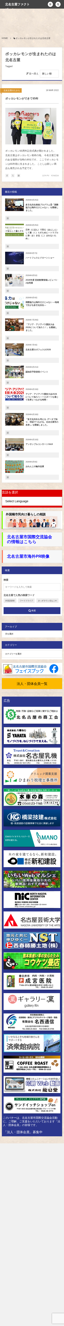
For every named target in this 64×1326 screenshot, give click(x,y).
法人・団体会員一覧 (32, 684)
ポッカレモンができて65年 (21, 98)
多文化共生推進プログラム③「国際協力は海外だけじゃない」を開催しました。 (42, 207)
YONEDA (55, 176)
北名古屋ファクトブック (17, 7)
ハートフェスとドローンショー (40, 258)
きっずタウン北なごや (47, 601)
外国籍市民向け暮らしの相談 (26, 514)
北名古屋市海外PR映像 (28, 556)
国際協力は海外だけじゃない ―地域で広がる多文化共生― (42, 303)
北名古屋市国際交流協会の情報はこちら (29, 539)
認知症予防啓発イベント (37, 372)
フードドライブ (26, 601)
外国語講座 (10, 601)
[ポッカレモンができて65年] (30, 126)
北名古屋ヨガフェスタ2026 (38, 349)
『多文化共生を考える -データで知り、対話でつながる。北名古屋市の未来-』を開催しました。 (42, 422)
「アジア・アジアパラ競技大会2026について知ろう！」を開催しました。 (41, 327)
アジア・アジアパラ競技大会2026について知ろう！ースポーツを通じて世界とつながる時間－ (42, 397)
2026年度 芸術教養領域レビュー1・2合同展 (42, 281)
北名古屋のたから (12, 90)
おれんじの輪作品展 (35, 466)
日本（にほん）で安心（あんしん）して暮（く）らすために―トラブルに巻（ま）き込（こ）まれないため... (42, 233)
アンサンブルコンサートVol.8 (39, 444)
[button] (50, 4)
